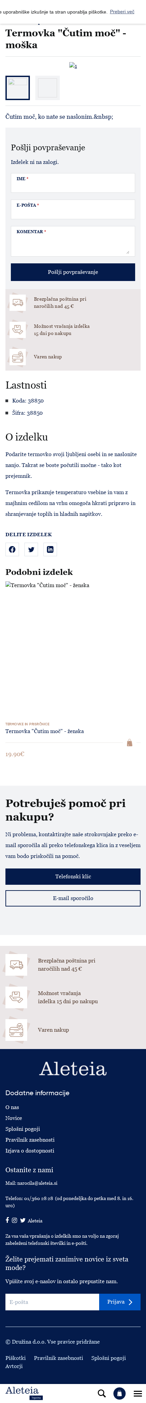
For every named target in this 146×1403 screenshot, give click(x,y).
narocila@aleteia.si (37, 1183)
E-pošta (28, 205)
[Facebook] (12, 549)
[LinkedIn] (50, 549)
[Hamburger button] (138, 1393)
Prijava (116, 1301)
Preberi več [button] (122, 11)
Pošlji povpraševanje (73, 272)
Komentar (31, 232)
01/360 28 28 (38, 1198)
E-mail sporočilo (73, 898)
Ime (23, 179)
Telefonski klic (73, 876)
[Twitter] (31, 549)
